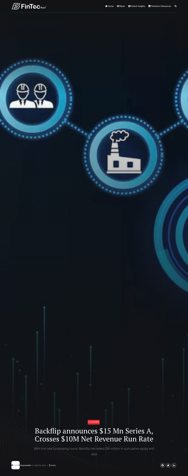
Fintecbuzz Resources (160, 6)
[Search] (176, 6)
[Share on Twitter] (168, 465)
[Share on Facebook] (162, 465)
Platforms (93, 422)
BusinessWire (25, 465)
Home (110, 6)
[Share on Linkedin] (173, 465)
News (122, 6)
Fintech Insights (137, 6)
